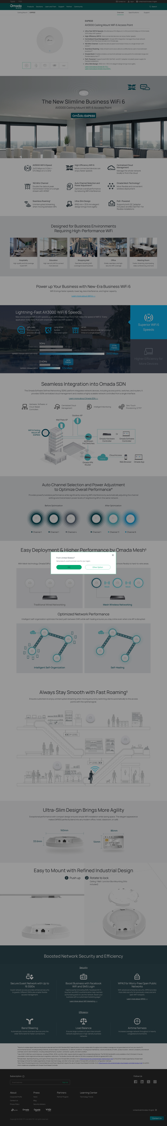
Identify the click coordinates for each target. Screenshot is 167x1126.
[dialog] (83, 563)
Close (113, 555)
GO (69, 567)
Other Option (97, 567)
